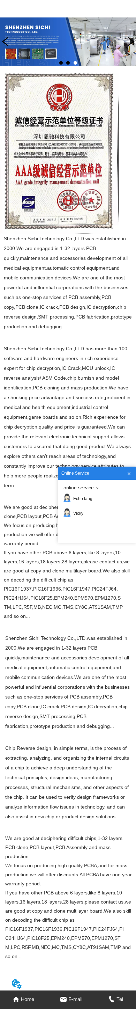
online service (78, 487)
